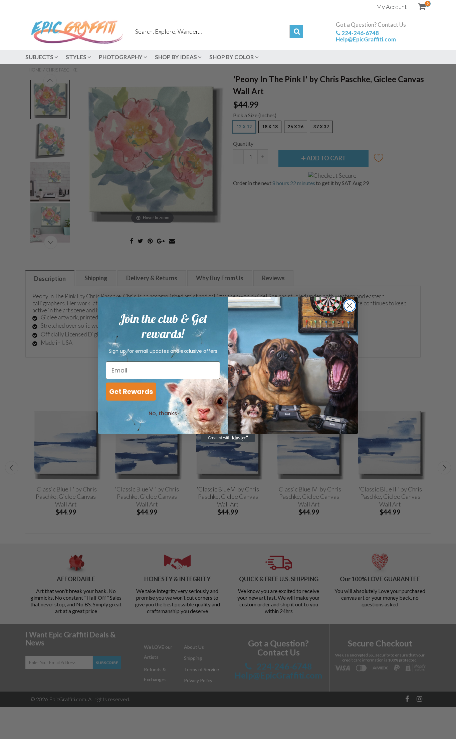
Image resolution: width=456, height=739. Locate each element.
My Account (391, 6)
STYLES (76, 56)
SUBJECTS (39, 56)
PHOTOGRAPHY (121, 56)
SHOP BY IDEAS (176, 56)
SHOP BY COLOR (232, 56)
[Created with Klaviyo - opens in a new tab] (228, 438)
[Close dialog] (350, 305)
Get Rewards (131, 391)
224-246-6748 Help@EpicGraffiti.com (366, 36)
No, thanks (163, 413)
